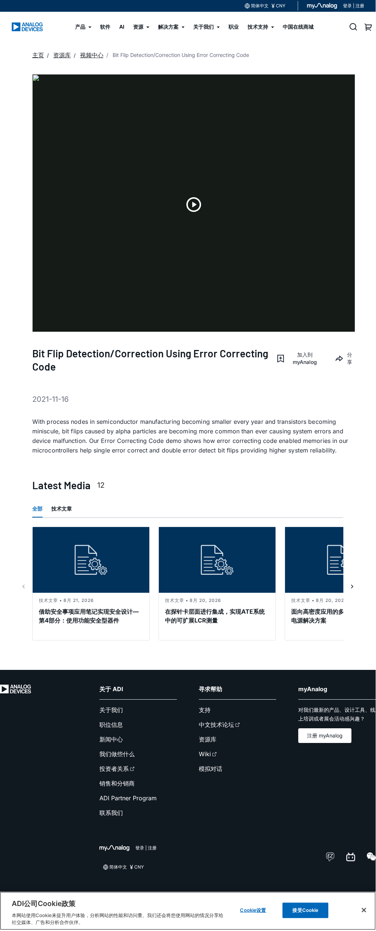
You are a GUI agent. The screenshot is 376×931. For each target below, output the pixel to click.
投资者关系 (114, 768)
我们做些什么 (117, 754)
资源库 (207, 739)
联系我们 (111, 812)
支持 (205, 710)
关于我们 (111, 710)
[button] (300, 358)
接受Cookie (305, 910)
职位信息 (111, 724)
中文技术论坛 (216, 724)
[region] (188, 911)
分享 (349, 358)
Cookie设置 (253, 910)
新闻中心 (111, 739)
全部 (37, 508)
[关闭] (364, 910)
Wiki (205, 754)
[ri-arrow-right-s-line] (352, 586)
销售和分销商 (117, 783)
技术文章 (61, 508)
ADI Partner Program (128, 798)
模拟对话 (210, 768)
